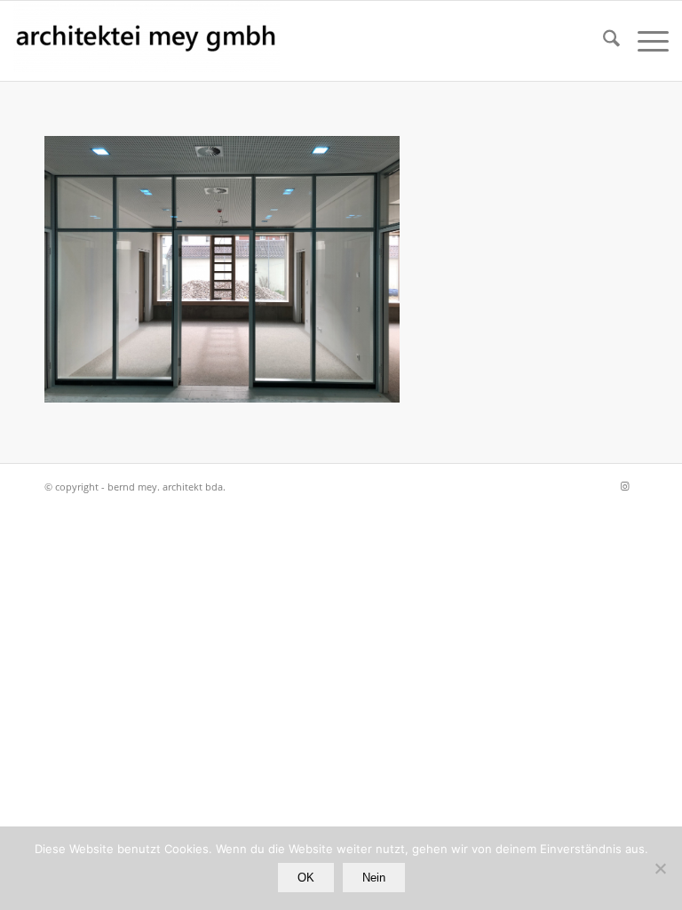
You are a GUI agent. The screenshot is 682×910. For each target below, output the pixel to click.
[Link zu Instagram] (624, 486)
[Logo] (146, 41)
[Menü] (644, 41)
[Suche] (602, 41)
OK (305, 877)
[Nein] (660, 868)
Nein (373, 877)
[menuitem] (602, 41)
